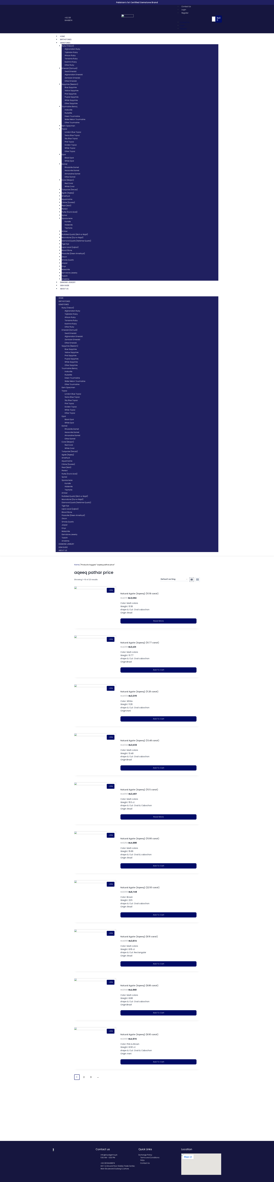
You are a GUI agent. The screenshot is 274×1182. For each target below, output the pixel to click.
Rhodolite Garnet (72, 167)
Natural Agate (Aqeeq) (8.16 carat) (139, 936)
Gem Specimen (68, 126)
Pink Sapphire (70, 94)
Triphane (68, 228)
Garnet (64, 164)
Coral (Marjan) (68, 180)
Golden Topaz (71, 145)
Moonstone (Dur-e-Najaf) (72, 237)
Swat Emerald (70, 71)
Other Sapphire (71, 103)
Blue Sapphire (71, 87)
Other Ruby (69, 65)
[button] (194, 19)
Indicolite (68, 110)
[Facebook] (54, 19)
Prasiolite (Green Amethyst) (73, 253)
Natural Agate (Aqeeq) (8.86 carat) (139, 985)
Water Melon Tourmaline (75, 119)
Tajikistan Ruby (71, 52)
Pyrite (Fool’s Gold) (69, 212)
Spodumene (67, 218)
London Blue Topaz (73, 132)
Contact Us (186, 6)
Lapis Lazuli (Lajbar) (70, 247)
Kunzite (68, 221)
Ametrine (65, 279)
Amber (65, 231)
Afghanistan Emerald (74, 74)
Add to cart (158, 669)
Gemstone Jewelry (69, 273)
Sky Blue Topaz (71, 138)
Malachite (66, 269)
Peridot (65, 209)
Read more (158, 621)
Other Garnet (70, 177)
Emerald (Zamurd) (69, 68)
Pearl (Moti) (66, 205)
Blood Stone (67, 250)
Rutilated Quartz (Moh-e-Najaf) (75, 234)
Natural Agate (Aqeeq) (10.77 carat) (139, 642)
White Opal (69, 161)
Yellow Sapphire (71, 90)
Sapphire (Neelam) (70, 84)
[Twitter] (57, 19)
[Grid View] (197, 579)
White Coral (69, 186)
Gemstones (65, 43)
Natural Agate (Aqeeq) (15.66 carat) (139, 838)
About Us (64, 289)
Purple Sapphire (71, 97)
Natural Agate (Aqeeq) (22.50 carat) (140, 887)
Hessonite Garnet (72, 170)
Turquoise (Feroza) (70, 189)
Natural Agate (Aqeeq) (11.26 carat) (139, 691)
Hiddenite (69, 225)
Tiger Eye (65, 244)
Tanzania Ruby (71, 58)
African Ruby (70, 55)
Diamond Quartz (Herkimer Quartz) (76, 241)
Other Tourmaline (72, 122)
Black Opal (69, 158)
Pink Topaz (69, 142)
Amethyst (66, 196)
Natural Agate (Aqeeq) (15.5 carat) (139, 789)
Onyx (64, 266)
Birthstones (65, 39)
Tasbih (65, 276)
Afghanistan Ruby (72, 49)
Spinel (64, 215)
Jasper (65, 263)
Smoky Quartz (68, 260)
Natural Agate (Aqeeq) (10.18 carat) (139, 593)
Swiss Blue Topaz (72, 135)
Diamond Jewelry (67, 282)
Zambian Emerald (72, 78)
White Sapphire (71, 100)
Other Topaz (70, 151)
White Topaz (70, 148)
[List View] (191, 579)
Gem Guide (64, 285)
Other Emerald (71, 81)
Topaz (64, 129)
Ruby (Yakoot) (68, 46)
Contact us (103, 1149)
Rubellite (68, 113)
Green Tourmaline (72, 116)
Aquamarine (67, 199)
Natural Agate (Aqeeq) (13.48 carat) (139, 740)
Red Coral (69, 183)
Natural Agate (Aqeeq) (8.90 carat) (139, 1034)
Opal (64, 154)
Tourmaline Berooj (69, 106)
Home (62, 36)
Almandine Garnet (72, 174)
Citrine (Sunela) (68, 202)
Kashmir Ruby (71, 62)
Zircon (64, 257)
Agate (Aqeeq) (68, 193)
